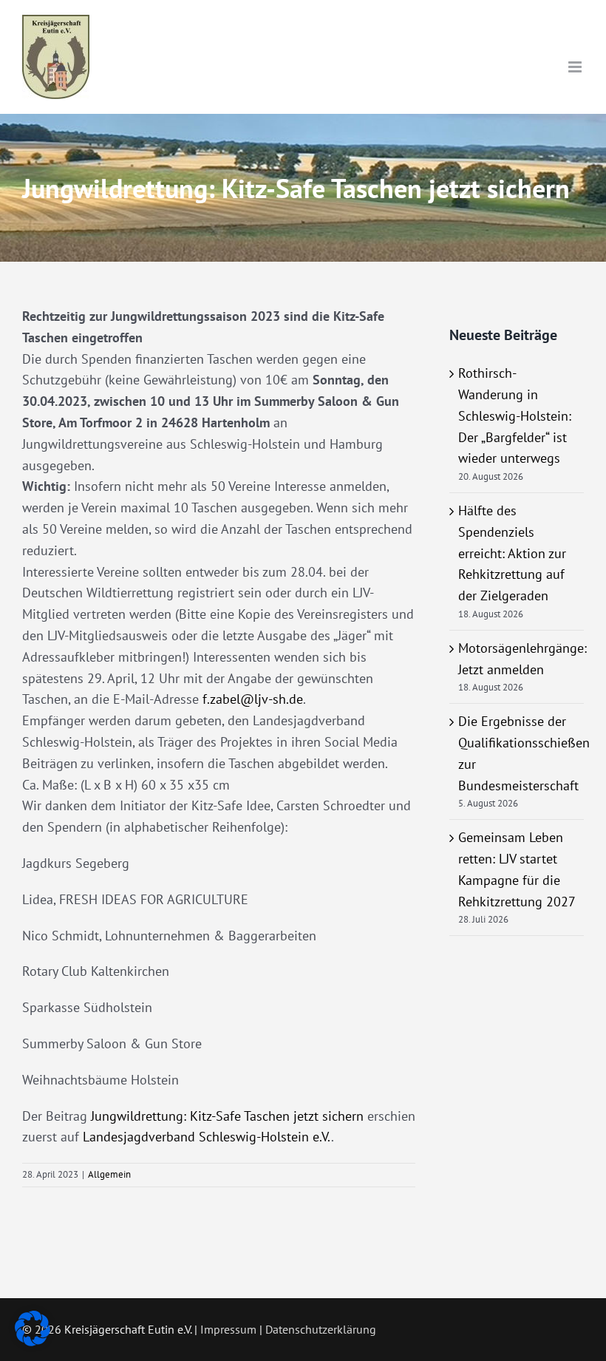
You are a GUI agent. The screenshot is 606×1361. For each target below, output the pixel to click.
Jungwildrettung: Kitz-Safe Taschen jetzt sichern (227, 1115)
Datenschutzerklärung (320, 1329)
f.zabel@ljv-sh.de (252, 698)
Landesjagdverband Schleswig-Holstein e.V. (207, 1136)
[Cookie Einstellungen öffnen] (32, 1341)
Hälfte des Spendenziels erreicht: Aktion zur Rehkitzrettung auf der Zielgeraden (512, 553)
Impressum (228, 1329)
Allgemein (109, 1174)
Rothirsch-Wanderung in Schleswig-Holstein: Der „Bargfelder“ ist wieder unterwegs (514, 415)
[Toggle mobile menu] (576, 67)
